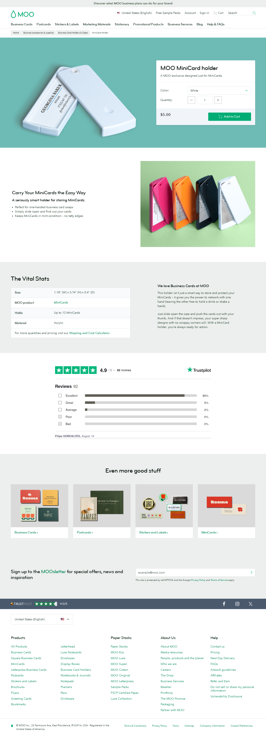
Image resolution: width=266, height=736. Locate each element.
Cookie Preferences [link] (242, 725)
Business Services (180, 24)
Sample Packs (120, 687)
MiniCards (61, 302)
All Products (19, 646)
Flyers (15, 693)
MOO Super (119, 664)
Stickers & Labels (67, 24)
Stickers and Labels (23, 681)
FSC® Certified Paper (125, 693)
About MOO (169, 646)
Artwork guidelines (223, 670)
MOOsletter (53, 572)
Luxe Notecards (71, 652)
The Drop (167, 675)
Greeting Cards (21, 698)
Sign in (204, 13)
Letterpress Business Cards (28, 670)
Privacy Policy (198, 580)
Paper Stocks (119, 646)
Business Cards (21, 24)
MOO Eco (117, 652)
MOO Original (120, 675)
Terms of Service (219, 580)
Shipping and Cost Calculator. (89, 333)
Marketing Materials (97, 24)
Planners (66, 687)
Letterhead (68, 646)
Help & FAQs (215, 24)
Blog (200, 24)
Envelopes (68, 658)
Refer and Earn (220, 681)
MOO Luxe (118, 658)
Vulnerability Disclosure (226, 696)
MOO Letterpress (122, 681)
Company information (212, 725)
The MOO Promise (173, 698)
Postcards (44, 24)
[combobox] (219, 90)
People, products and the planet (182, 658)
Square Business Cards (26, 658)
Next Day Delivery (223, 658)
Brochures (18, 687)
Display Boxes (70, 664)
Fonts (176, 725)
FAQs (214, 664)
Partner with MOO (172, 710)
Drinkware (67, 698)
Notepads (67, 681)
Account (190, 13)
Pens (64, 693)
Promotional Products (148, 24)
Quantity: (166, 100)
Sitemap (189, 725)
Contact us (217, 646)
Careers (166, 670)
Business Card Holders (76, 670)
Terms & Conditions (135, 725)
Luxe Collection (121, 698)
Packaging (167, 704)
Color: (164, 90)
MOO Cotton (119, 670)
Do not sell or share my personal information (232, 688)
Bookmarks (18, 704)
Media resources (172, 652)
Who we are (169, 664)
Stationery (122, 24)
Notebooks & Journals (76, 675)
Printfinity (167, 693)
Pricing (215, 652)
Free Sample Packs (168, 13)
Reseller (166, 687)
